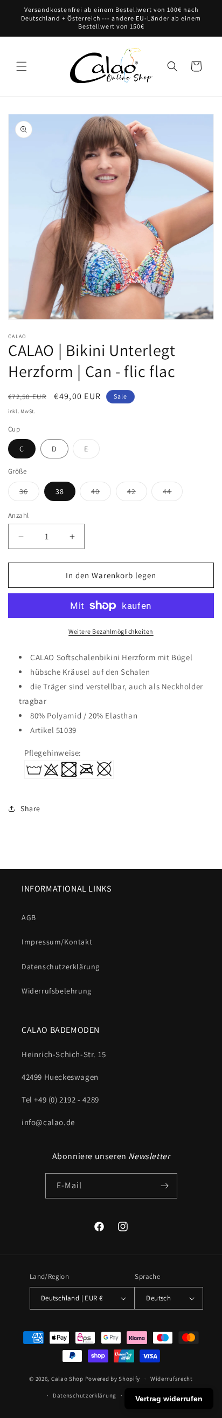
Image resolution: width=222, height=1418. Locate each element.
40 (101, 493)
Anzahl (18, 515)
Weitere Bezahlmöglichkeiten (111, 631)
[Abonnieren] (165, 1185)
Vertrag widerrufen (169, 1398)
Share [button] (30, 808)
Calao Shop (67, 1378)
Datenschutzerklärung (61, 966)
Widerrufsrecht (171, 1378)
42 (137, 493)
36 (29, 493)
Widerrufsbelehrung (57, 991)
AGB (29, 917)
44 (173, 493)
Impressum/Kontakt (57, 942)
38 (60, 491)
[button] (21, 66)
